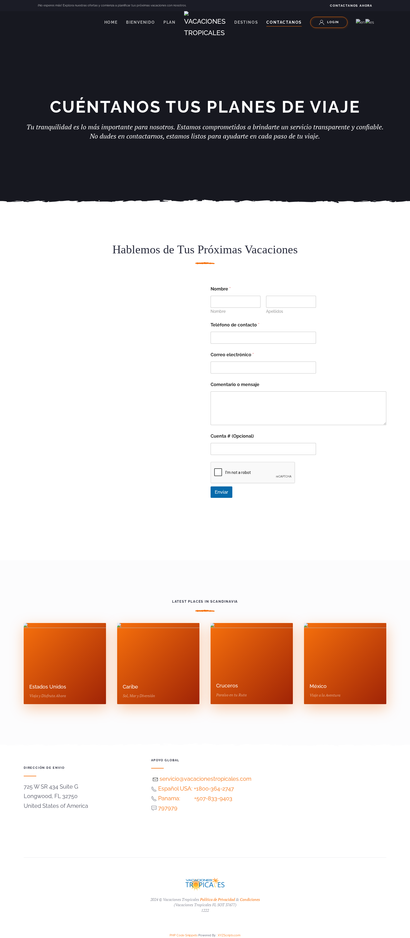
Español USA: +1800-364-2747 (196, 788)
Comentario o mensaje (235, 384)
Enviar (221, 492)
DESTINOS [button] (246, 22)
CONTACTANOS (284, 22)
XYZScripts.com (229, 935)
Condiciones (250, 899)
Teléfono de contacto (235, 325)
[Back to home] (205, 25)
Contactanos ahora (351, 6)
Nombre (218, 311)
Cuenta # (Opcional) (232, 436)
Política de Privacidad (217, 899)
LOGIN (333, 22)
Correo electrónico (232, 354)
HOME (111, 22)
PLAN (169, 22)
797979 (167, 807)
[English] (360, 22)
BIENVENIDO (140, 22)
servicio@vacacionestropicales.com (204, 778)
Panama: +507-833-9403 (195, 798)
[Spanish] (370, 22)
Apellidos (274, 311)
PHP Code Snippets (183, 935)
